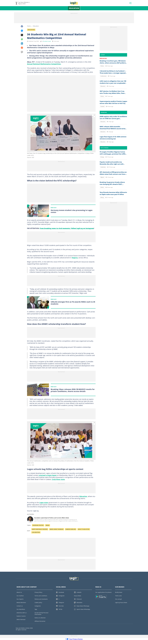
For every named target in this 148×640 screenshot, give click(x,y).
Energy (102, 157)
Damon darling (71, 529)
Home (29, 26)
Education (74, 8)
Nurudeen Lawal (47, 41)
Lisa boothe (36, 532)
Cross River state (58, 479)
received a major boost (48, 475)
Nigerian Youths (38, 525)
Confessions (103, 76)
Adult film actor (83, 529)
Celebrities (103, 167)
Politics (102, 66)
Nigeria (75, 258)
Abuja (47, 525)
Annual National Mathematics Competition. (44, 64)
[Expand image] (93, 115)
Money (102, 197)
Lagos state (43, 502)
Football (102, 106)
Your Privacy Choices (76, 639)
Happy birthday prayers (40, 529)
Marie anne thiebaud (56, 529)
